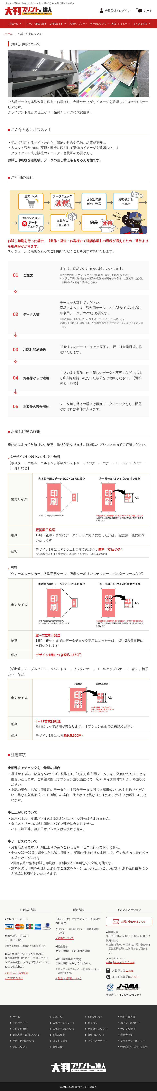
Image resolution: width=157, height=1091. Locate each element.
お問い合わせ (95, 1016)
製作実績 (58, 1046)
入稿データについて (64, 1028)
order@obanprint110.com (120, 962)
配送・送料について (24, 1040)
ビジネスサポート (97, 1040)
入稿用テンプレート (64, 1022)
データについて (98, 23)
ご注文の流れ (20, 1028)
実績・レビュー (119, 23)
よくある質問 (140, 23)
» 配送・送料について (68, 978)
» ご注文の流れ (14, 978)
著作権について (96, 1034)
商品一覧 (13, 23)
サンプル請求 (127, 1028)
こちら (129, 970)
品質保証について (97, 1028)
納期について (20, 1046)
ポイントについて (130, 1022)
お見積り (93, 1022)
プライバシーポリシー (132, 1040)
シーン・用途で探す (36, 23)
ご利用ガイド (56, 23)
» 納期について (64, 938)
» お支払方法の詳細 (16, 972)
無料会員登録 (127, 1016)
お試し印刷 (59, 1034)
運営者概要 (126, 1034)
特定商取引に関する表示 (133, 1046)
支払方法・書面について (26, 1034)
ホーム (16, 1016)
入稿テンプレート (78, 23)
